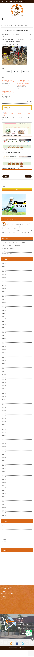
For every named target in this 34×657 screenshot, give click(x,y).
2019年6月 (4, 485)
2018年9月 (4, 510)
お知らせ (3, 525)
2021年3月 (4, 426)
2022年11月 (4, 371)
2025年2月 (4, 305)
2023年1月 (4, 366)
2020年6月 (4, 451)
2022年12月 (4, 368)
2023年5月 (4, 354)
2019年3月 (4, 493)
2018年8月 (4, 512)
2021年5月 (4, 421)
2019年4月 (4, 490)
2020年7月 (4, 449)
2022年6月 (4, 385)
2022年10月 (4, 374)
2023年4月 (4, 357)
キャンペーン (4, 528)
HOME (4, 25)
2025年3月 (4, 302)
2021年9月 (4, 410)
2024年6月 (4, 327)
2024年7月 (4, 324)
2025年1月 (4, 307)
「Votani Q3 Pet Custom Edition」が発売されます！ (12, 245)
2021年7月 (4, 415)
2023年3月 (4, 360)
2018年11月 (4, 504)
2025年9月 (4, 288)
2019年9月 (4, 476)
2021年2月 (4, 429)
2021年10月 (4, 407)
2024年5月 (4, 330)
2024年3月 (4, 335)
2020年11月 (4, 438)
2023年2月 (4, 363)
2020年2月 (4, 463)
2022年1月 (4, 399)
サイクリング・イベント (7, 530)
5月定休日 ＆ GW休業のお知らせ (10, 168)
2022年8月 (4, 379)
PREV (5, 176)
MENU (4, 19)
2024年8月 (4, 321)
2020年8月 (4, 446)
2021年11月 (4, 404)
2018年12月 (4, 501)
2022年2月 (4, 396)
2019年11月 (4, 471)
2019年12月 (4, 468)
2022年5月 (4, 388)
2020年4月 (4, 457)
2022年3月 (4, 393)
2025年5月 (4, 296)
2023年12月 (4, 343)
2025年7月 (4, 294)
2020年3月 (4, 460)
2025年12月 (4, 280)
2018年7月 (4, 515)
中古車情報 (4, 539)
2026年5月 (4, 266)
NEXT (28, 176)
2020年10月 (4, 440)
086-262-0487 (24, 628)
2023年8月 (4, 349)
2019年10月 (4, 474)
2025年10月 (4, 285)
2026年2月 (4, 274)
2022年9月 (4, 377)
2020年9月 (4, 443)
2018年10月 (4, 507)
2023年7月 (4, 352)
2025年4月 (4, 299)
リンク (3, 536)
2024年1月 (4, 341)
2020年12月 (4, 435)
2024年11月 (4, 313)
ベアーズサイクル (17, 10)
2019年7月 (4, 482)
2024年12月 (4, 310)
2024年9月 (4, 318)
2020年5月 (4, 454)
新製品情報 (4, 541)
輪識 (2, 544)
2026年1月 (4, 277)
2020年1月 (4, 465)
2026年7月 (4, 263)
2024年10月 (4, 316)
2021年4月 (4, 424)
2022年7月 (4, 382)
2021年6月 (4, 418)
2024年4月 (4, 332)
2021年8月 (4, 413)
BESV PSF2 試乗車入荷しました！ (9, 253)
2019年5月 (4, 487)
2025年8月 (4, 291)
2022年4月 (4, 390)
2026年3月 (4, 271)
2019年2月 (4, 496)
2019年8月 (4, 479)
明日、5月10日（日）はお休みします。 (12, 152)
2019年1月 (4, 499)
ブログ (3, 533)
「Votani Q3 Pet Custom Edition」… (12, 135)
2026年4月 (4, 269)
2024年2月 (4, 338)
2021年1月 (4, 432)
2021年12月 (4, 402)
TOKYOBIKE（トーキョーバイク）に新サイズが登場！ (8, 93)
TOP (32, 639)
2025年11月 (4, 282)
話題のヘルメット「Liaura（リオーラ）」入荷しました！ (16, 118)
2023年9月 (4, 346)
